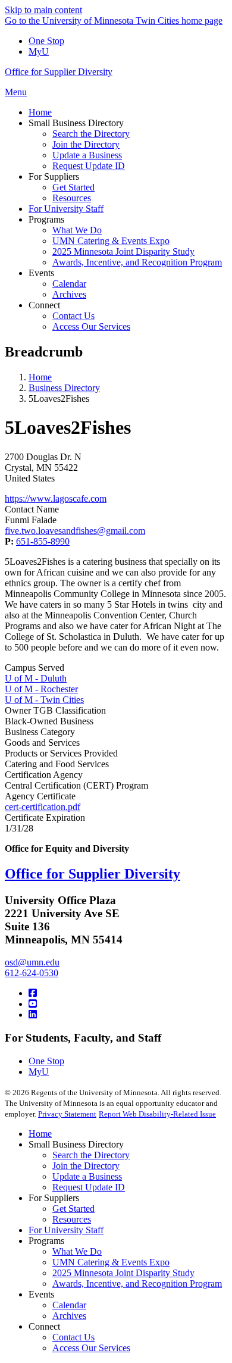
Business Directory (64, 388)
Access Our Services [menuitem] (91, 326)
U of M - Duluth (36, 678)
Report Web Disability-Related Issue (157, 1113)
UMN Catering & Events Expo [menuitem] (111, 241)
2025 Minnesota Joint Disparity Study (123, 1273)
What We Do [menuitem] (77, 230)
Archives (69, 1316)
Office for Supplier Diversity (58, 72)
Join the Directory (86, 1166)
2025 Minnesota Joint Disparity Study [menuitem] (123, 251)
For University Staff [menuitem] (66, 209)
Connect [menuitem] (44, 305)
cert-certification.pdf (42, 807)
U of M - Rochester (41, 689)
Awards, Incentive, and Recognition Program (137, 1283)
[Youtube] (33, 1004)
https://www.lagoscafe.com (55, 498)
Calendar (69, 1305)
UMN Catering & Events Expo (111, 1262)
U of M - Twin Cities (44, 700)
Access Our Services (91, 1348)
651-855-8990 (43, 541)
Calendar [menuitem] (69, 284)
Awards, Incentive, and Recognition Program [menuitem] (137, 262)
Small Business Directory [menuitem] (76, 123)
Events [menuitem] (41, 273)
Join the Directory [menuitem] (86, 144)
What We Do (77, 1251)
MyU (39, 51)
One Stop (46, 41)
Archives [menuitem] (69, 294)
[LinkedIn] (33, 1014)
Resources (71, 1219)
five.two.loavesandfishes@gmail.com (75, 531)
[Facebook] (33, 993)
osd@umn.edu (32, 962)
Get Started (73, 1208)
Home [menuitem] (40, 112)
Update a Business (87, 1176)
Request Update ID (88, 1187)
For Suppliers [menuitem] (54, 176)
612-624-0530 (31, 973)
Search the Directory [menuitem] (91, 134)
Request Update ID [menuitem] (88, 166)
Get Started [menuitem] (73, 187)
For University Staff (66, 1230)
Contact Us (73, 1337)
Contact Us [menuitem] (73, 316)
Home (40, 377)
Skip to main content (43, 10)
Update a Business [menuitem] (87, 155)
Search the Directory (91, 1155)
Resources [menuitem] (71, 198)
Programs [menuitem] (46, 219)
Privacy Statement (67, 1113)
